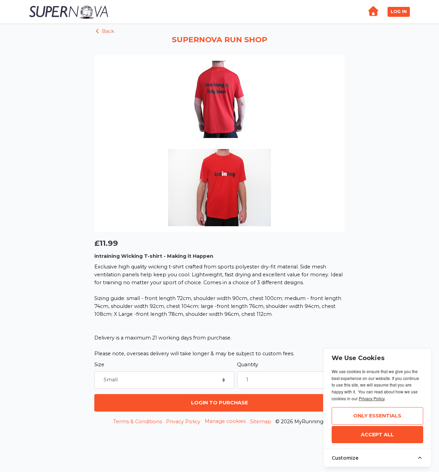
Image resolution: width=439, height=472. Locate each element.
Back (107, 31)
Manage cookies (225, 421)
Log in (399, 11)
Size (99, 364)
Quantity (247, 364)
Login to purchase (219, 403)
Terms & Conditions (137, 421)
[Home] (373, 12)
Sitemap (260, 421)
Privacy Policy (183, 421)
